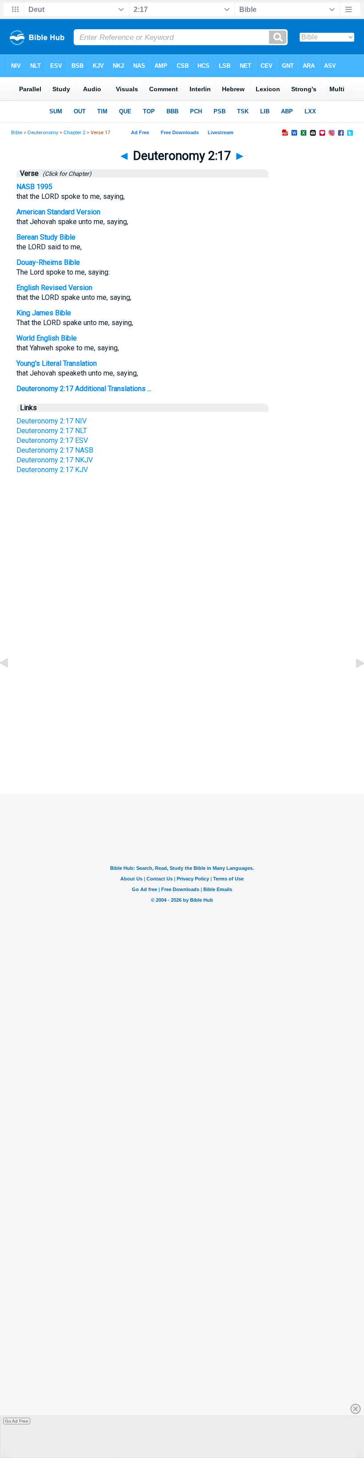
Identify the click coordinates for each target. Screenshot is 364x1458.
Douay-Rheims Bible (48, 262)
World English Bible (46, 338)
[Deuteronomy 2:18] (353, 683)
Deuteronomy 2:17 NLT (51, 431)
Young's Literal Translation (56, 363)
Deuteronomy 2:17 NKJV (54, 460)
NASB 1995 (34, 186)
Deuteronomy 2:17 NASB (54, 450)
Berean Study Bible (45, 237)
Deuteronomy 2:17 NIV (51, 421)
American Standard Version (58, 212)
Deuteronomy (43, 133)
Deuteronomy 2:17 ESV (52, 440)
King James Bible (43, 313)
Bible (16, 133)
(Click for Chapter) (65, 173)
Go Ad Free (16, 1421)
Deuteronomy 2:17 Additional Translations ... (83, 388)
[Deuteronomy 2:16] (11, 683)
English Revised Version (54, 287)
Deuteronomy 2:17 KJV (52, 469)
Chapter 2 (74, 133)
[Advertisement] (182, 710)
